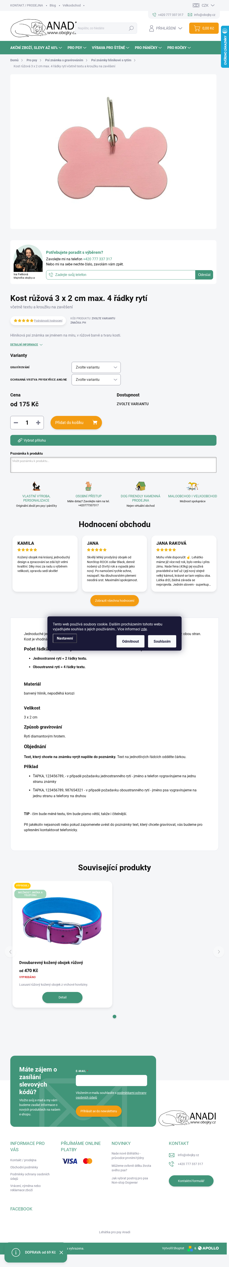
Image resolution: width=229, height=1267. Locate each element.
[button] (114, 1016)
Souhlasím (162, 641)
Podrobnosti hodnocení (48, 320)
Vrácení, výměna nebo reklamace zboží (25, 1188)
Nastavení (65, 638)
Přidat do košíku (69, 422)
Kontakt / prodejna (23, 1160)
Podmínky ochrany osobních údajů (30, 1176)
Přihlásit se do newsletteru (99, 1111)
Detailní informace (24, 344)
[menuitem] (36, 48)
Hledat (131, 28)
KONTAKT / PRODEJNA (26, 5)
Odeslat (204, 275)
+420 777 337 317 (190, 1164)
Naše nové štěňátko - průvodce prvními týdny (128, 1156)
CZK (205, 5)
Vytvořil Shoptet (173, 1248)
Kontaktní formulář (191, 1181)
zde (144, 629)
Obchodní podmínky (24, 1167)
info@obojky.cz (188, 1155)
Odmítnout (130, 641)
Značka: (78, 322)
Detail (62, 997)
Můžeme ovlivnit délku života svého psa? (131, 1168)
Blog (53, 5)
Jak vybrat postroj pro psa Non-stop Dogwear (130, 1180)
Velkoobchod (72, 5)
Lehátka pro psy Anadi (114, 1232)
